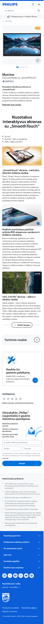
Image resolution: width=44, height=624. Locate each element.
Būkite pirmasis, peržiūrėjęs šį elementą (17, 403)
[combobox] (16, 10)
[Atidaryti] (37, 28)
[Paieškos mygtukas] (39, 11)
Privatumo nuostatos (10, 613)
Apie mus (8, 560)
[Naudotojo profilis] (33, 4)
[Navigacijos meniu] (39, 4)
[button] (36, 339)
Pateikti (22, 463)
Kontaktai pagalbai (12, 566)
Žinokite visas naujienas (13, 573)
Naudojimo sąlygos (29, 613)
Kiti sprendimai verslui (13, 554)
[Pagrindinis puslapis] (10, 4)
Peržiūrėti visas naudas (11, 104)
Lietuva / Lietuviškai (10, 593)
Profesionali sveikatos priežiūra (16, 547)
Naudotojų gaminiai (12, 535)
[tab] (17, 67)
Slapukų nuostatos (9, 617)
